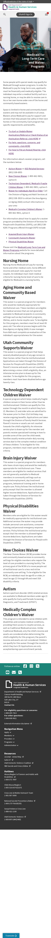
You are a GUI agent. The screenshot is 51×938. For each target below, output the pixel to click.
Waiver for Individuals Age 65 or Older (26, 190)
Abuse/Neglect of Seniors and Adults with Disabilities (21, 775)
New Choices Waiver (18, 176)
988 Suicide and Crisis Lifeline (17, 766)
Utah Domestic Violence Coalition (19, 763)
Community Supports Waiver (22, 237)
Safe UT (8, 760)
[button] (11, 935)
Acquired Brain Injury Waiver (21, 234)
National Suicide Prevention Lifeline (19, 801)
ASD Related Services (34, 168)
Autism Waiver (15, 168)
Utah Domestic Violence (15, 817)
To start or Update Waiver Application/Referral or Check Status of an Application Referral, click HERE (28, 135)
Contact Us (9, 705)
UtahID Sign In (25, 14)
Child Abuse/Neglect (12, 785)
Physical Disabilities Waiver (21, 241)
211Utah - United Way (14, 757)
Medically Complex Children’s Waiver (25, 209)
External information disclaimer (18, 723)
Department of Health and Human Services (22, 691)
